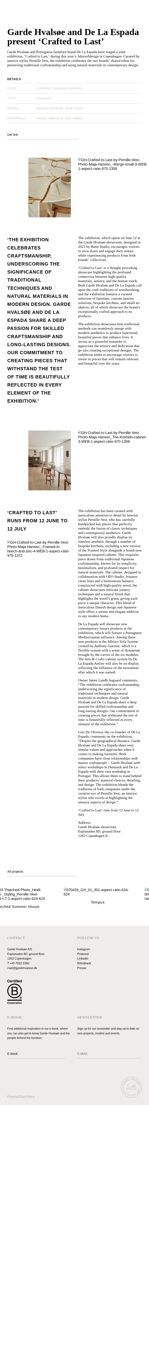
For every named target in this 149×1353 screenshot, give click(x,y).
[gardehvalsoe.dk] (131, 1088)
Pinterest (83, 954)
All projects (15, 871)
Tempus (87, 902)
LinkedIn (82, 958)
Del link (12, 135)
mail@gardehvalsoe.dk (22, 968)
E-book (12, 1054)
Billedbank (84, 963)
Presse (81, 968)
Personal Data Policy (21, 1096)
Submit (137, 1054)
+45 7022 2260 (19, 963)
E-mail (80, 1051)
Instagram (83, 949)
